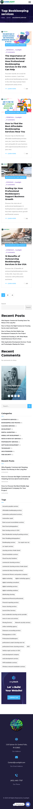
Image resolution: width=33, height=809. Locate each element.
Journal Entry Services (8, 610)
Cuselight (18, 50)
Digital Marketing (8, 432)
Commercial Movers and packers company (14, 574)
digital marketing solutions (10, 590)
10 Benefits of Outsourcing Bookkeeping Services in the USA (16, 260)
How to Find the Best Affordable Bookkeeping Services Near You (15, 127)
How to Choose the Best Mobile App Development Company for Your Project (13, 332)
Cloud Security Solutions (9, 558)
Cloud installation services (10, 554)
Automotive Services (8, 419)
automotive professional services (12, 514)
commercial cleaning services (11, 562)
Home (3, 17)
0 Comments (10, 52)
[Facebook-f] (14, 805)
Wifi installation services (9, 662)
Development (6, 429)
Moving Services (7, 622)
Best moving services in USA (10, 530)
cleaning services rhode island (11, 550)
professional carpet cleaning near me (13, 642)
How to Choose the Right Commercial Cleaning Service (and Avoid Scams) (15, 327)
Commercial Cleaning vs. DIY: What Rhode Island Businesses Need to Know (14, 338)
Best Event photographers (10, 526)
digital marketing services (9, 586)
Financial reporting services (10, 602)
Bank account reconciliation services (13, 522)
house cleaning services (9, 606)
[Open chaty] (27, 804)
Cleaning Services (8, 426)
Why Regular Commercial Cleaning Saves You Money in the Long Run (15, 322)
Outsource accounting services (11, 630)
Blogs (9, 17)
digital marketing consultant (10, 582)
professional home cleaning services (13, 646)
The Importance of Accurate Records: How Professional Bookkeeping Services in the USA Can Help (15, 63)
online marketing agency (9, 626)
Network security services (22, 622)
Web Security (6, 454)
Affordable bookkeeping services (12, 510)
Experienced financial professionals (12, 598)
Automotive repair (7, 518)
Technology (5, 448)
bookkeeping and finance (15, 45)
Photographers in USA (9, 634)
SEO (28, 646)
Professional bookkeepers (10, 638)
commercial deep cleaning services (12, 570)
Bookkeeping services (8, 542)
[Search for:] (16, 406)
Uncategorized (6, 451)
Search (3, 304)
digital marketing (7, 578)
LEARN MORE (11, 89)
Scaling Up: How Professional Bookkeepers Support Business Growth (14, 193)
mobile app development (10, 435)
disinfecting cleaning (8, 594)
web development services (10, 658)
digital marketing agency (22, 578)
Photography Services (9, 442)
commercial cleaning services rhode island (14, 566)
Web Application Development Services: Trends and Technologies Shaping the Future (16, 343)
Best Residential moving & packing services (15, 534)
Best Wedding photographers (11, 538)
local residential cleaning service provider (14, 614)
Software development (10, 445)
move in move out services (11, 439)
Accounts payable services (10, 506)
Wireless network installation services (13, 666)
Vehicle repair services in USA (11, 650)
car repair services (7, 546)
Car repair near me (23, 542)
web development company (10, 654)
